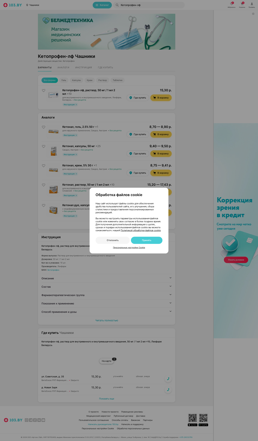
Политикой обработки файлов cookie (141, 230)
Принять (146, 240)
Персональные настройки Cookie (129, 247)
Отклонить (113, 240)
